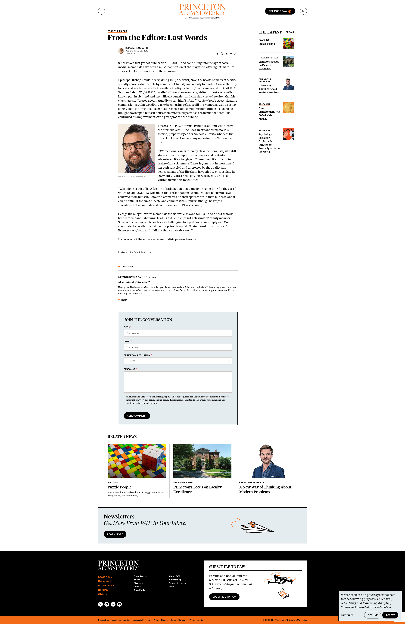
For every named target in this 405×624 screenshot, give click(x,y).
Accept (390, 615)
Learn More (115, 534)
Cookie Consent (178, 620)
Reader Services (177, 583)
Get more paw (278, 11)
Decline (373, 615)
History (102, 594)
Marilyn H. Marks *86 (138, 48)
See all (290, 32)
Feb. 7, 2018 (140, 252)
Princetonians (106, 585)
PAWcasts (138, 583)
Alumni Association (121, 620)
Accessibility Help (141, 620)
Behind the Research (265, 80)
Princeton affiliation (137, 355)
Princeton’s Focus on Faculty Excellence (269, 65)
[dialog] (370, 606)
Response (129, 369)
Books (137, 580)
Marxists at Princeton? (134, 282)
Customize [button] (347, 615)
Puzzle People (267, 43)
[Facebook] (107, 604)
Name (127, 327)
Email (127, 341)
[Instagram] (113, 604)
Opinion (103, 589)
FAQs (171, 587)
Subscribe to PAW (224, 597)
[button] (235, 53)
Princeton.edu (196, 620)
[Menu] (101, 11)
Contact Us (103, 620)
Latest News (105, 576)
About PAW (174, 576)
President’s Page (268, 58)
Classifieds (139, 590)
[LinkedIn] (119, 604)
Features (264, 40)
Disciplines (104, 581)
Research (264, 104)
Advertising (175, 580)
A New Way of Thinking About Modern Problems (269, 89)
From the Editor (117, 31)
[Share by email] (231, 53)
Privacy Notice (161, 620)
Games (137, 587)
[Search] (303, 11)
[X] (100, 604)
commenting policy (159, 399)
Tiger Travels (140, 576)
